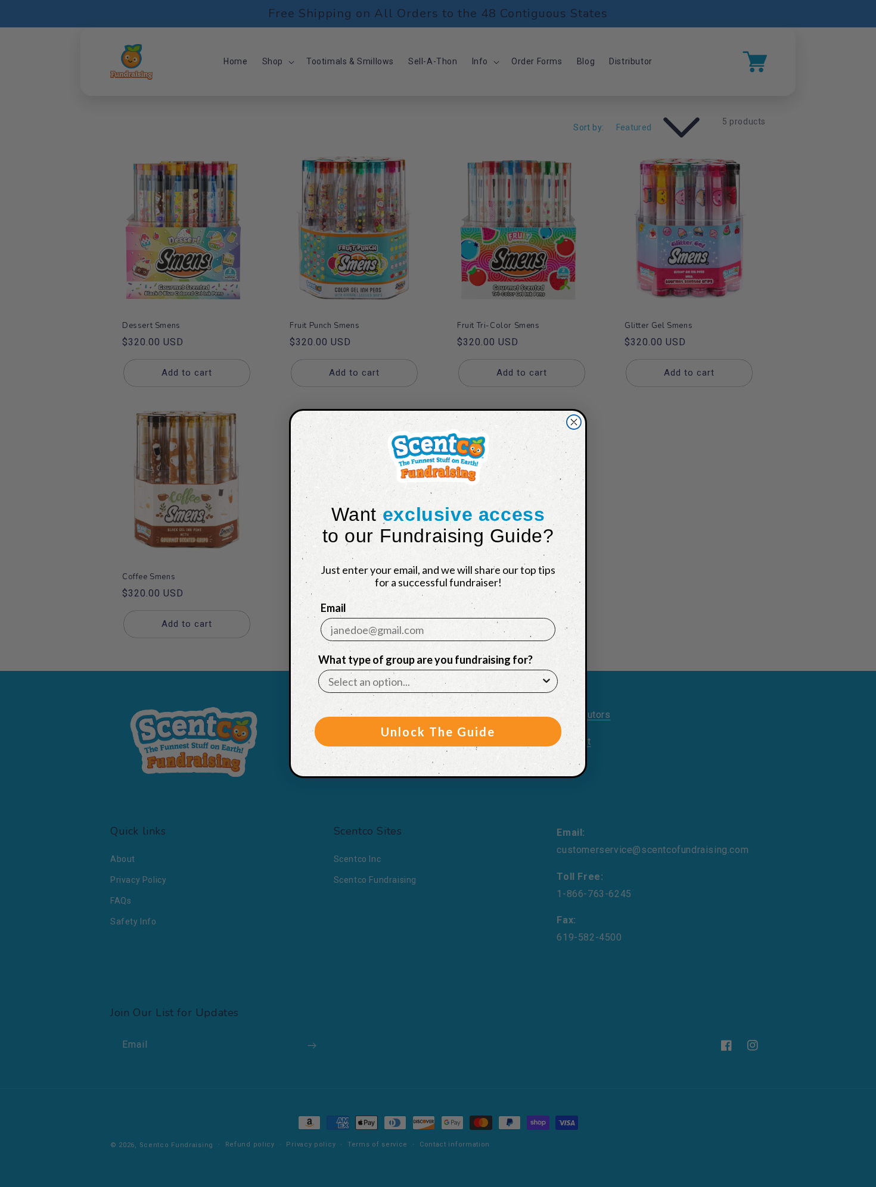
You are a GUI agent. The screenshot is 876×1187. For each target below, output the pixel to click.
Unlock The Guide (438, 731)
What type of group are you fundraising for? (425, 659)
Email (333, 607)
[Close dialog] (574, 422)
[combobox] (434, 681)
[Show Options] (546, 681)
